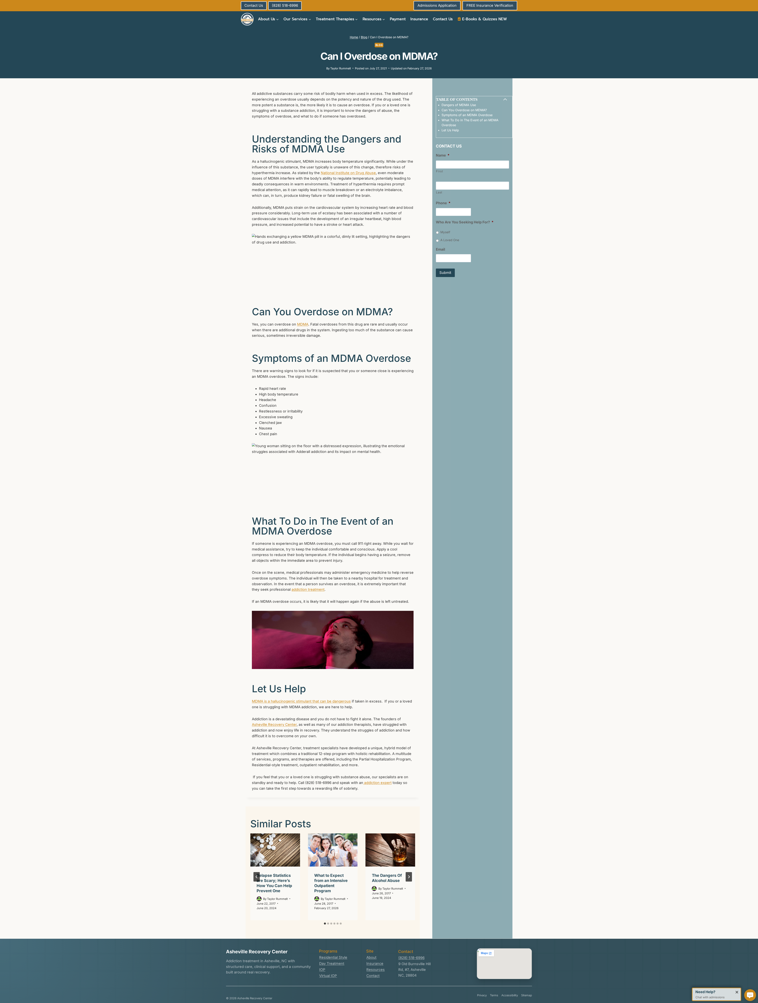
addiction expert (377, 783)
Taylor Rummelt (340, 68)
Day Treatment (331, 963)
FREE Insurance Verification (489, 5)
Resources (375, 970)
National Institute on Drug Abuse (348, 173)
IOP (322, 970)
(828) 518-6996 (411, 958)
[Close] (737, 992)
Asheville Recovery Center (274, 724)
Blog (379, 45)
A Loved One (449, 240)
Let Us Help (451, 130)
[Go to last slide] (256, 877)
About (371, 957)
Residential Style (333, 957)
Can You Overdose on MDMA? (464, 110)
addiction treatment (308, 589)
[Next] (409, 877)
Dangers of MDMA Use (459, 105)
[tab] (325, 924)
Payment (398, 19)
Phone (443, 203)
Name (442, 155)
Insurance (419, 19)
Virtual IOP (328, 976)
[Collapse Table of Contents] (505, 99)
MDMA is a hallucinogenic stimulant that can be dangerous (301, 701)
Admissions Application (437, 5)
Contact (373, 976)
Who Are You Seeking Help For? (464, 222)
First (439, 171)
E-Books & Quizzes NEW (484, 19)
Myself (445, 232)
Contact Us (443, 19)
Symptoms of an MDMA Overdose (467, 115)
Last (439, 192)
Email (440, 249)
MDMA (302, 324)
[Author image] (259, 898)
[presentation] (275, 850)
